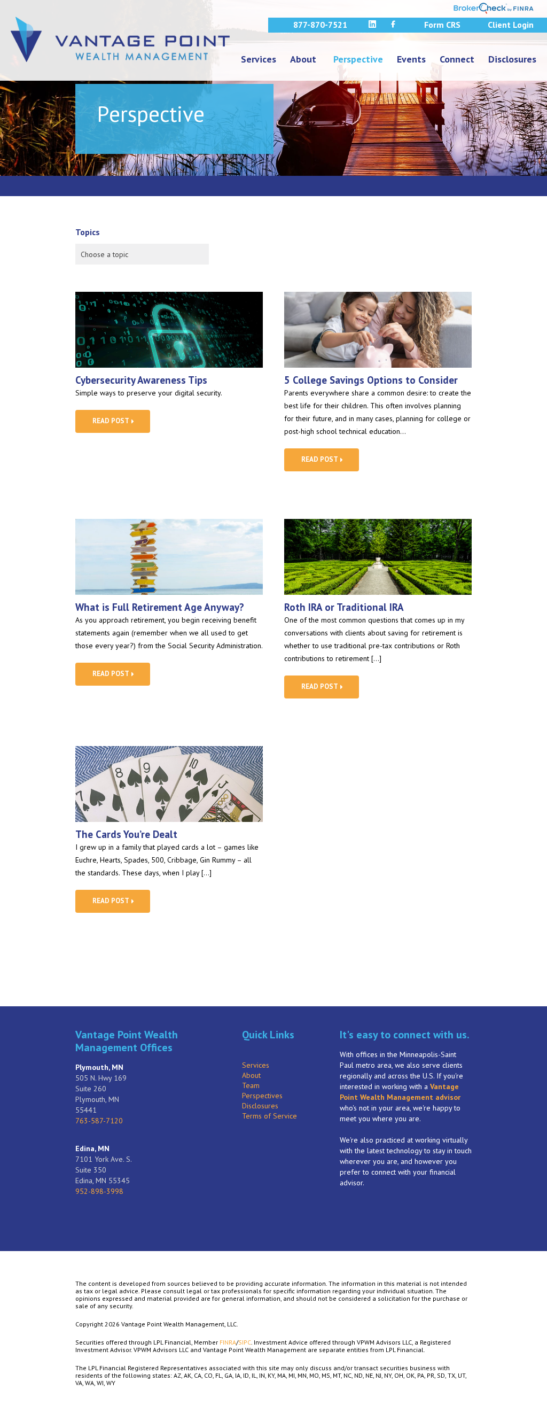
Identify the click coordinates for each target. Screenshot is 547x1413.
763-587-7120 (99, 1120)
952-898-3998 (99, 1191)
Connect (457, 59)
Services (258, 59)
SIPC (244, 1342)
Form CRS (442, 24)
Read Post (111, 420)
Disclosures (512, 59)
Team (251, 1085)
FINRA (228, 1342)
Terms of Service (269, 1116)
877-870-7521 (320, 24)
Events (411, 59)
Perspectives (262, 1095)
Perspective (358, 59)
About (303, 59)
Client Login (511, 24)
